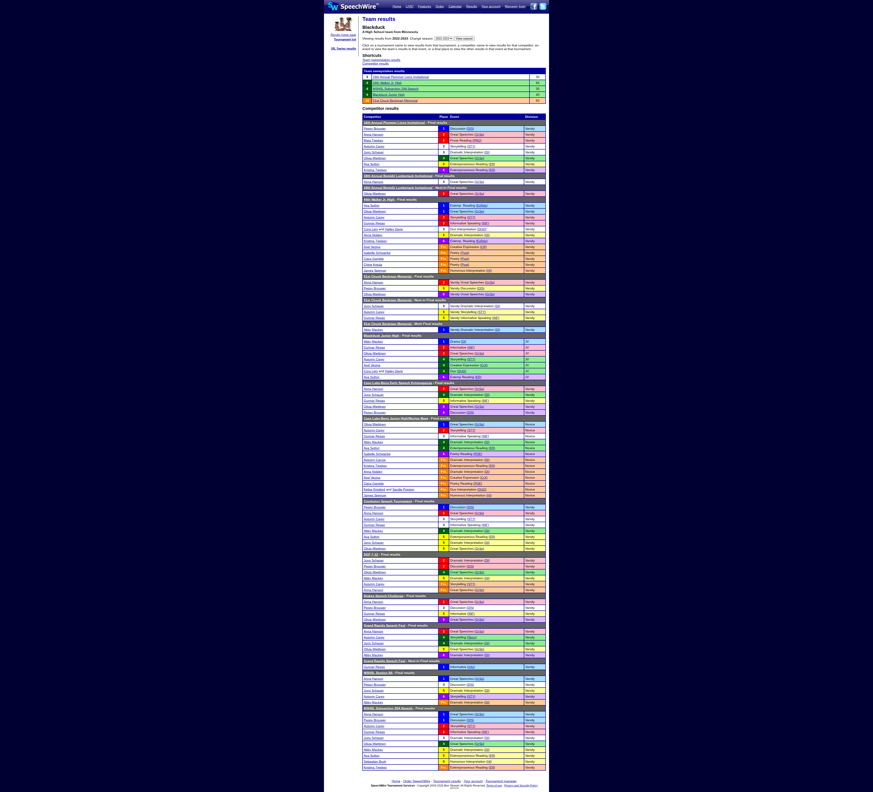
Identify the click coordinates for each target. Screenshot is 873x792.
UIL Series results (343, 48)
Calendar (455, 6)
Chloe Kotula (373, 264)
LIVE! (410, 6)
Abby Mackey (373, 329)
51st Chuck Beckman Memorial (395, 100)
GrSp (479, 134)
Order (440, 6)
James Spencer (375, 270)
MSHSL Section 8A (378, 673)
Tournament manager (501, 781)
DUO (481, 229)
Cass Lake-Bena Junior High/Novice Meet (396, 418)
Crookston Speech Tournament (388, 501)
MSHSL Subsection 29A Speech (396, 89)
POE (477, 454)
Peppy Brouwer (375, 128)
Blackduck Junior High (389, 94)
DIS (470, 128)
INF (485, 223)
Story (472, 637)
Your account (491, 6)
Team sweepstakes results (381, 60)
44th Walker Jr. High (387, 83)
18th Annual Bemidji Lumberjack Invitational (398, 176)
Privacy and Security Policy (521, 785)
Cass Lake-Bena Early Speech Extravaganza (398, 383)
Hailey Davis (394, 229)
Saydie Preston (403, 489)
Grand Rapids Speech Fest (384, 625)
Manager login (515, 6)
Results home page (343, 35)
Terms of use (494, 785)
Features (424, 6)
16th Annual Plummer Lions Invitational (401, 77)
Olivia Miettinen (375, 158)
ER (492, 164)
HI (489, 270)
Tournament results (447, 781)
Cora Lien (371, 229)
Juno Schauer (374, 152)
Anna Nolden (373, 235)
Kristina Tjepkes (375, 170)
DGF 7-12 (371, 554)
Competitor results (375, 63)
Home (397, 6)
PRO (477, 140)
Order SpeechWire (416, 781)
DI (487, 152)
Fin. (444, 247)
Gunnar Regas (374, 223)
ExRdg (482, 205)
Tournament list (345, 39)
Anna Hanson (373, 134)
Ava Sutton (371, 164)
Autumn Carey (374, 146)
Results (471, 6)
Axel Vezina (372, 247)
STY (471, 146)
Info (471, 667)
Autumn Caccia (375, 460)
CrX (484, 365)
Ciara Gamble (374, 259)
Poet (465, 253)
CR (483, 247)
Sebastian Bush (375, 761)
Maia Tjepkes (373, 140)
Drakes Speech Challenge (384, 596)
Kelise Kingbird (374, 489)
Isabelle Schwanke (377, 253)
